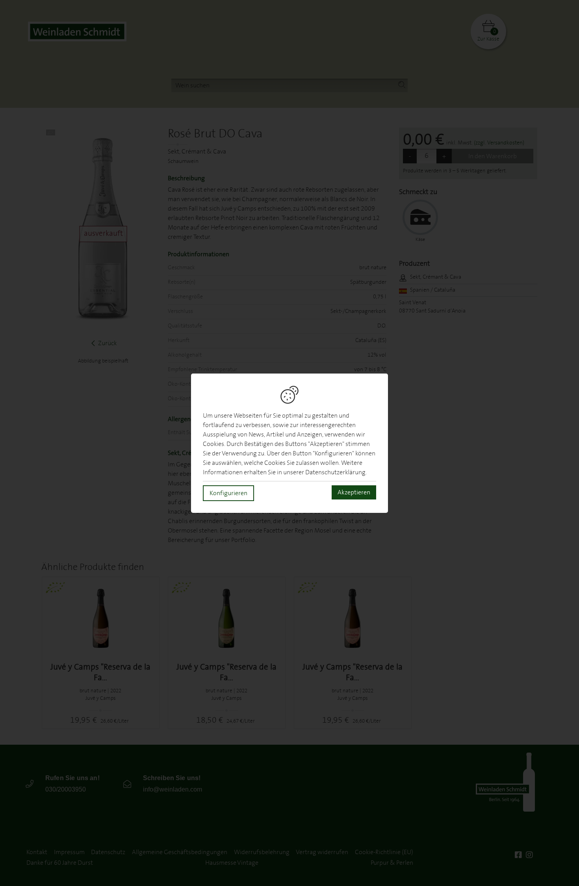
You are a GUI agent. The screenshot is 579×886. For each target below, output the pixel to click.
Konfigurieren (228, 493)
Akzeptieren (354, 492)
